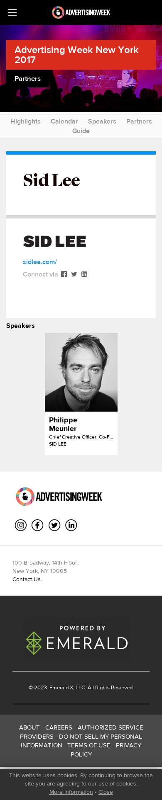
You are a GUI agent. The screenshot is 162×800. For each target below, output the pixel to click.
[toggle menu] (12, 12)
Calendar (64, 121)
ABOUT (29, 727)
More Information (71, 791)
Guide (81, 130)
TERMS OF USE (88, 745)
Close (105, 791)
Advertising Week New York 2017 (77, 54)
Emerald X (60, 687)
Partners (139, 121)
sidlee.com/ (40, 261)
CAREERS (58, 727)
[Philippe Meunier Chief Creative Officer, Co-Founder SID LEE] (81, 372)
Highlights (25, 121)
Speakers (102, 121)
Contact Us (26, 579)
